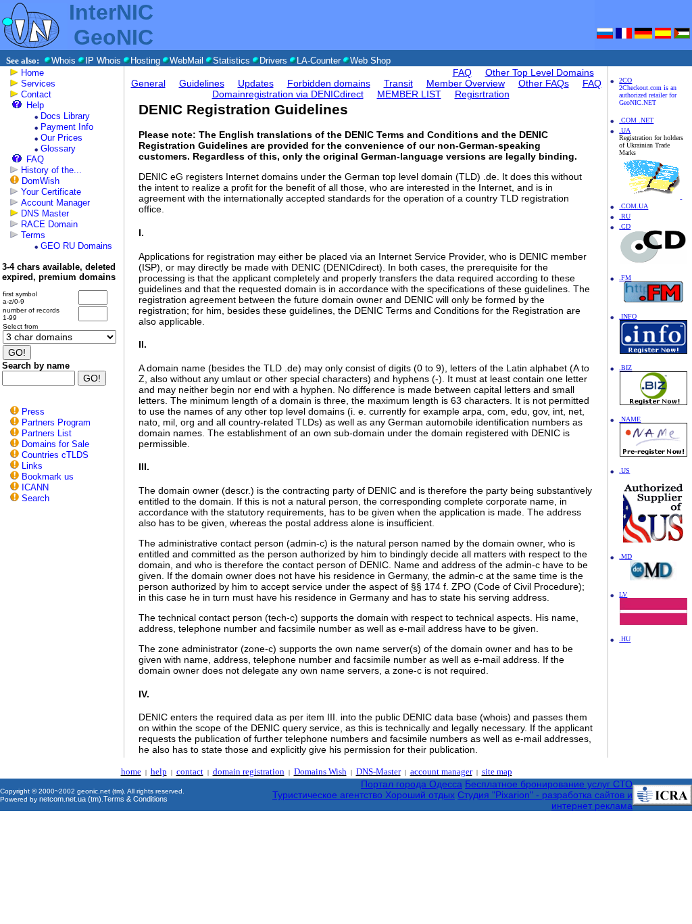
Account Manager (55, 203)
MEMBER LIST (409, 94)
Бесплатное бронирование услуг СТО (549, 784)
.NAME (630, 419)
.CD (625, 226)
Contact (36, 94)
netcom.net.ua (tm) (70, 799)
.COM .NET (636, 120)
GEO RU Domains (76, 246)
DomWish (40, 181)
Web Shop (370, 60)
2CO (625, 80)
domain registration (249, 771)
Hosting (145, 60)
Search (35, 498)
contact (189, 771)
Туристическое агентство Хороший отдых (363, 794)
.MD (625, 556)
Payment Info (67, 127)
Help (35, 105)
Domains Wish (320, 771)
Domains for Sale (55, 444)
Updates (256, 83)
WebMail (186, 60)
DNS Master (45, 213)
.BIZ (625, 367)
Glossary (58, 148)
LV (623, 594)
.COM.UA (633, 206)
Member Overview (465, 83)
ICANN (35, 487)
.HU (625, 639)
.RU (625, 216)
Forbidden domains (328, 83)
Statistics (231, 60)
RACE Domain (49, 224)
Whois (63, 60)
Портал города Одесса (411, 784)
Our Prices (61, 138)
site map (497, 771)
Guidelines (201, 83)
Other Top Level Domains (539, 72)
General (148, 83)
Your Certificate (51, 192)
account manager (441, 771)
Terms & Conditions (135, 799)
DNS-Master (378, 771)
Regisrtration (482, 94)
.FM (625, 277)
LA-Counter (319, 60)
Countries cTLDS (55, 455)
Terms (33, 235)
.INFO (628, 316)
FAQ (35, 159)
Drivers (273, 60)
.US (624, 470)
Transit (398, 83)
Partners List (47, 433)
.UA (625, 130)
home (131, 771)
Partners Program (56, 422)
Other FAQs (543, 83)
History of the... (51, 170)
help (159, 771)
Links (32, 466)
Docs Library (65, 116)
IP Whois (103, 60)
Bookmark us (48, 476)
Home (32, 73)
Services (38, 83)
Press (33, 412)
